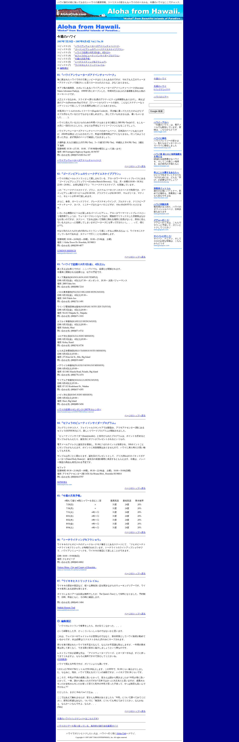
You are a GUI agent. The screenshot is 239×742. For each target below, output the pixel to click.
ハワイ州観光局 (161, 204)
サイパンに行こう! (162, 236)
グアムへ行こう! (161, 220)
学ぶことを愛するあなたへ (166, 172)
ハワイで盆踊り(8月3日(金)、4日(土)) (92, 52)
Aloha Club (121, 733)
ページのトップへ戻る (135, 166)
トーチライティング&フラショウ (90, 62)
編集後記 (64, 68)
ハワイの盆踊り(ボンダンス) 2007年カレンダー (79, 409)
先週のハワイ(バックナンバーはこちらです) (78, 718)
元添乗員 (62, 659)
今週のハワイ (160, 78)
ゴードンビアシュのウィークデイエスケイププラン (99, 49)
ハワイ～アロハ (161, 122)
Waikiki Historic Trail (66, 607)
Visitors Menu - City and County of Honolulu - (76, 567)
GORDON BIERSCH (66, 251)
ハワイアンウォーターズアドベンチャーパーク (97, 46)
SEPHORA (62, 482)
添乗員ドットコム (162, 188)
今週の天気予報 (82, 58)
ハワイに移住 (160, 138)
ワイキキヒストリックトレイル (89, 65)
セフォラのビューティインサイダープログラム (97, 55)
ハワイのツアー (161, 97)
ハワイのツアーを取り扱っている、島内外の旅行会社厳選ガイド (87, 726)
